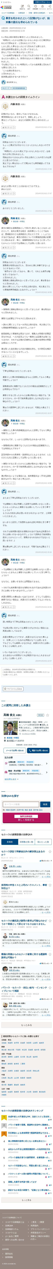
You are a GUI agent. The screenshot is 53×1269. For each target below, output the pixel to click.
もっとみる (26, 1025)
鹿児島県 (42, 1092)
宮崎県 (35, 1092)
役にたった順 (43, 842)
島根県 (28, 1078)
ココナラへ (7, 2)
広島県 (3, 1078)
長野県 (10, 1057)
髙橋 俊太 (18, 218)
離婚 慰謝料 (11, 810)
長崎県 (16, 1092)
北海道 (3, 1043)
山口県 (16, 1078)
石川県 (22, 1057)
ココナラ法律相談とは (14, 1222)
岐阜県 (16, 1064)
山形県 (35, 1043)
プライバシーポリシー (40, 1229)
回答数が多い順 (26, 842)
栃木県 (36, 1050)
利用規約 (34, 1225)
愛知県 (3, 1064)
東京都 (15, 221)
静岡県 (10, 1064)
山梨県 (16, 1057)
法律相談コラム (11, 1229)
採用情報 (9, 1257)
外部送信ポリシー (38, 1233)
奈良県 (28, 1071)
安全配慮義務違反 (19, 88)
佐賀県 (10, 1092)
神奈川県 (11, 1050)
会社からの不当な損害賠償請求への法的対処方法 (29, 1149)
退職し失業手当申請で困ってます (22, 1182)
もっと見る (26, 1200)
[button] (26, 779)
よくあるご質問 (11, 1236)
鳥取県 (22, 1078)
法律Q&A (9, 1225)
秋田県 (28, 1043)
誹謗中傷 (20, 810)
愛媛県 (10, 1085)
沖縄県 (3, 1095)
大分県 (28, 1092)
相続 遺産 (28, 810)
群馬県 (43, 1050)
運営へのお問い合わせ (14, 1240)
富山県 (28, 1057)
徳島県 (22, 1085)
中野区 (22, 221)
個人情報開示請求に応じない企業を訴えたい (27, 1141)
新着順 (10, 842)
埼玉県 (24, 1050)
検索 (45, 804)
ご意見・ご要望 (37, 1222)
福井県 (35, 1057)
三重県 (22, 1064)
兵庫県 (10, 1071)
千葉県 (18, 1050)
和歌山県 (36, 1071)
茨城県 (30, 1050)
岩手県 (16, 1043)
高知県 (16, 1085)
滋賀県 (22, 1071)
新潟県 (3, 1057)
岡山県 (10, 1078)
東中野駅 (10, 741)
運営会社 (9, 1254)
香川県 (3, 1085)
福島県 (41, 1043)
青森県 (10, 1043)
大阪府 (3, 1071)
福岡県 (3, 1092)
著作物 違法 (38, 810)
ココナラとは (11, 1233)
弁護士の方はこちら (42, 2)
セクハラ (6, 88)
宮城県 (22, 1043)
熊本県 (22, 1092)
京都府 (16, 1071)
